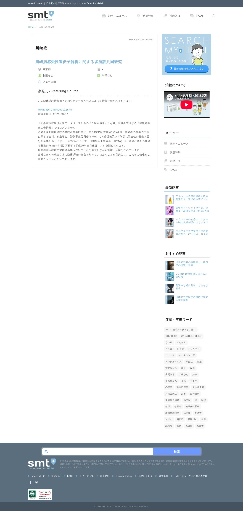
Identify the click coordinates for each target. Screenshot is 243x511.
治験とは (175, 15)
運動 (179, 425)
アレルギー (194, 349)
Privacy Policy (124, 476)
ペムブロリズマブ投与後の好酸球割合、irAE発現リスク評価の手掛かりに (192, 232)
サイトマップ (87, 476)
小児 (183, 381)
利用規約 (104, 476)
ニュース (170, 355)
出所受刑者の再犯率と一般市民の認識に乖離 (192, 264)
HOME (31, 27)
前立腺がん (171, 368)
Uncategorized (191, 336)
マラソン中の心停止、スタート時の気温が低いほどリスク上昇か (192, 221)
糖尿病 (177, 406)
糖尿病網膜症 (172, 413)
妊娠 (194, 374)
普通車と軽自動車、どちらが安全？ (192, 287)
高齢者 (200, 425)
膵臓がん (192, 419)
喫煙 (192, 368)
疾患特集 (148, 15)
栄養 (183, 393)
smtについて (38, 476)
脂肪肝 (180, 419)
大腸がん (183, 374)
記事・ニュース (117, 15)
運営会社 (163, 476)
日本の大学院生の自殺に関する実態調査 (192, 298)
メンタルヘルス (173, 361)
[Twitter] (36, 482)
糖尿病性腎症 (192, 406)
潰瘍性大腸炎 (172, 400)
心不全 (193, 381)
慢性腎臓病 (198, 387)
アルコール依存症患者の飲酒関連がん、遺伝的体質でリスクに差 (192, 198)
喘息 (183, 368)
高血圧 (189, 425)
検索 (177, 451)
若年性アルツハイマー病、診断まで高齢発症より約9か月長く (193, 209)
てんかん (181, 342)
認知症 (168, 425)
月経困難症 (171, 393)
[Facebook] (31, 482)
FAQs (200, 15)
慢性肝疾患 (182, 387)
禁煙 (167, 406)
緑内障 (187, 413)
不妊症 (189, 361)
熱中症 (187, 400)
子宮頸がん (171, 381)
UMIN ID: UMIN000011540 (55, 109)
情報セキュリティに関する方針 (191, 476)
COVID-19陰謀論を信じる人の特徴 (192, 275)
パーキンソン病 (187, 355)
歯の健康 (194, 393)
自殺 (203, 419)
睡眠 (203, 400)
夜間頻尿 (170, 374)
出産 (199, 361)
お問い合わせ (145, 476)
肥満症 (198, 413)
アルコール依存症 (174, 349)
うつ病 (168, 342)
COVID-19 (171, 336)
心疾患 (168, 387)
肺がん (168, 419)
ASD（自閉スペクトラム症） (180, 329)
